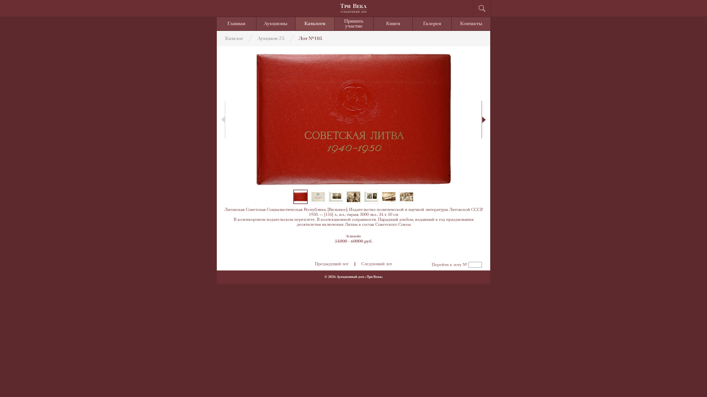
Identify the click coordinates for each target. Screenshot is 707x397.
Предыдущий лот (332, 264)
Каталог (234, 38)
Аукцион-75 (270, 38)
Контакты (471, 24)
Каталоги (314, 24)
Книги (393, 24)
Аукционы (275, 24)
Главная (236, 24)
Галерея (432, 24)
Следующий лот (376, 264)
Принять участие (353, 24)
